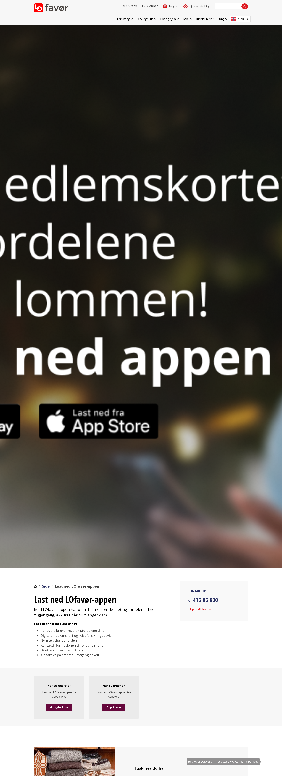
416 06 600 (205, 600)
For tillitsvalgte (129, 5)
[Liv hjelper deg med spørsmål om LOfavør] (275, 756)
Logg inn (173, 6)
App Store (113, 707)
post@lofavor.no (202, 609)
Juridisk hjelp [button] (204, 19)
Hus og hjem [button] (168, 19)
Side (46, 586)
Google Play (59, 707)
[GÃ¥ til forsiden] (35, 586)
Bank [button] (186, 19)
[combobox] (240, 19)
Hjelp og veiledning (199, 6)
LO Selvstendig (150, 5)
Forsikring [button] (123, 19)
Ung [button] (221, 19)
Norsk (241, 18)
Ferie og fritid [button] (145, 19)
